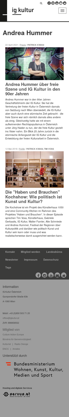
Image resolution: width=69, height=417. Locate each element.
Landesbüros (54, 251)
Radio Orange (21, 343)
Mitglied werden (30, 251)
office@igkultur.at (11, 317)
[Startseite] (26, 11)
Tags (8, 267)
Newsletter (11, 259)
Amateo (16, 348)
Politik (22, 148)
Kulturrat (7, 343)
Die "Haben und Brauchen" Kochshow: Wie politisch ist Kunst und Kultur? (33, 196)
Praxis (23, 44)
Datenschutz (51, 259)
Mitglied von (11, 329)
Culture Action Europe (13, 334)
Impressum (30, 259)
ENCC (6, 348)
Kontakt (10, 251)
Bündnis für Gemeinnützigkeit (17, 339)
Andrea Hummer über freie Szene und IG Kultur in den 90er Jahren (32, 89)
